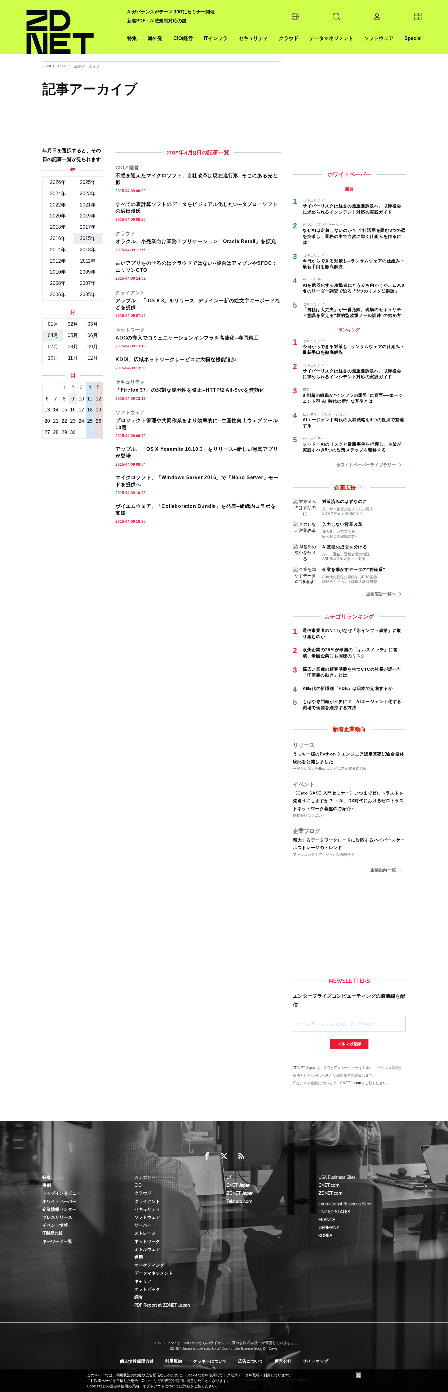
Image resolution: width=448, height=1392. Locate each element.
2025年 (88, 182)
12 (98, 398)
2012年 (58, 261)
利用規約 (173, 1361)
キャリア (142, 1281)
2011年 (87, 261)
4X (229, 1177)
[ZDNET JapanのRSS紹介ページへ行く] (241, 1156)
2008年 (58, 283)
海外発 (155, 38)
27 (47, 432)
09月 (92, 346)
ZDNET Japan (54, 66)
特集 (132, 38)
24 (81, 421)
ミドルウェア (147, 1249)
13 (47, 409)
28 (56, 432)
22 (64, 421)
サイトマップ (315, 1361)
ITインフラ (216, 38)
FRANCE (326, 1219)
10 (81, 398)
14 (56, 409)
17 (81, 409)
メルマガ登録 (349, 1044)
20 (47, 421)
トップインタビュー (61, 1193)
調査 (138, 1297)
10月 (53, 358)
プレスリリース (57, 1217)
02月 (73, 324)
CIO (138, 1185)
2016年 (58, 238)
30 (73, 432)
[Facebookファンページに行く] (207, 1156)
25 (90, 421)
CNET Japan (350, 1083)
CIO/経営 (183, 38)
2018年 (58, 227)
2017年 (88, 227)
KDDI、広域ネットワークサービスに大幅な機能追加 (176, 359)
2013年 (88, 249)
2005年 (88, 294)
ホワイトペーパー (59, 1201)
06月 (92, 335)
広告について (251, 1361)
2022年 (58, 204)
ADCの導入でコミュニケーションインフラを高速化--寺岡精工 (187, 337)
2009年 (88, 271)
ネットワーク (147, 1241)
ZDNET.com (330, 1193)
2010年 (58, 271)
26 (98, 421)
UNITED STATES (334, 1211)
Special (412, 38)
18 (90, 409)
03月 (92, 324)
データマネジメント (331, 38)
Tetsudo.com (239, 1201)
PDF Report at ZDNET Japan (162, 1305)
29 (64, 432)
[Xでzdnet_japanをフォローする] (224, 1156)
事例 (46, 1185)
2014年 (58, 249)
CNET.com (329, 1185)
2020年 (58, 215)
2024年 (58, 193)
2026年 (58, 182)
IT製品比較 (52, 1233)
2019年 (88, 215)
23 (73, 421)
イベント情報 (55, 1225)
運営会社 (283, 1361)
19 (98, 409)
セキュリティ (253, 38)
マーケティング (149, 1265)
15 (64, 409)
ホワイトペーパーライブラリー (366, 464)
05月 (73, 335)
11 (89, 398)
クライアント (147, 1201)
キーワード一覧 (57, 1241)
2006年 (58, 294)
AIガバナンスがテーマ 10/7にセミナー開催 (171, 11)
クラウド (288, 38)
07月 (53, 346)
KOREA (325, 1235)
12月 (92, 358)
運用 (138, 1257)
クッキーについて (210, 1361)
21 (56, 421)
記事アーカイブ (87, 66)
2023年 (88, 193)
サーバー (142, 1225)
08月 (73, 346)
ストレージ (145, 1233)
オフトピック (147, 1289)
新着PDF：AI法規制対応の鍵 (157, 20)
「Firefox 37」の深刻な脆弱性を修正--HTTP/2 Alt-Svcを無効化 (190, 390)
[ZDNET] (73, 27)
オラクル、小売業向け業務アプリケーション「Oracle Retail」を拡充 (196, 241)
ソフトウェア (378, 38)
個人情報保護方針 (137, 1361)
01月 (53, 324)
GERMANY (328, 1227)
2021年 (88, 204)
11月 (73, 358)
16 (73, 409)
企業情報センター (59, 1209)
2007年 (88, 283)
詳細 (186, 1386)
